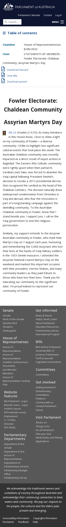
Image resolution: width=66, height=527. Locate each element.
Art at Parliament (45, 430)
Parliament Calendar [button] (29, 15)
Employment (11, 416)
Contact (48, 15)
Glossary (9, 423)
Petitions (40, 398)
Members (8, 373)
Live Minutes (9, 369)
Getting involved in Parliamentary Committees (46, 391)
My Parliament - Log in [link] (16, 401)
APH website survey (15, 412)
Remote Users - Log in (16, 405)
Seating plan (9, 330)
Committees (42, 374)
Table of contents (21, 33)
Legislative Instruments (48, 362)
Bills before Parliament (48, 347)
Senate (7, 315)
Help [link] (35, 522)
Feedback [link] (23, 522)
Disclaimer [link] (8, 522)
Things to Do (43, 426)
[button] (58, 22)
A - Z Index (10, 420)
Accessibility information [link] (16, 518)
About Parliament (45, 323)
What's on (41, 422)
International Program (48, 334)
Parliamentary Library (47, 330)
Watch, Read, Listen (46, 319)
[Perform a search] (6, 21)
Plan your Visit (43, 434)
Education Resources (47, 326)
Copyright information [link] (45, 518)
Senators (8, 326)
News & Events (44, 315)
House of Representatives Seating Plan (16, 381)
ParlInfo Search (12, 408)
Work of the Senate (13, 319)
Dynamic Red (10, 323)
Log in (58, 15)
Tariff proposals (44, 358)
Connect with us (44, 402)
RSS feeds (10, 427)
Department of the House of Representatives (14, 455)
